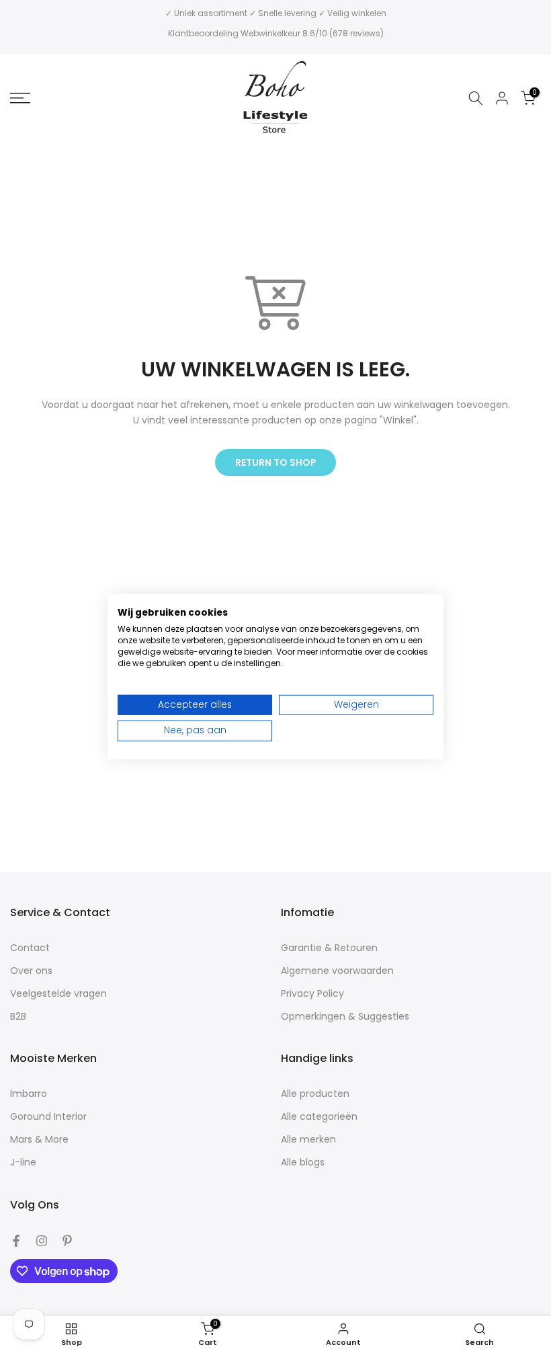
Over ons (31, 971)
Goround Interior (48, 1116)
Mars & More (39, 1139)
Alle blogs (303, 1162)
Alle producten (315, 1094)
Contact (30, 948)
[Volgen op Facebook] (16, 1241)
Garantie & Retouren (329, 948)
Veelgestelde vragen (58, 993)
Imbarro (28, 1094)
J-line (23, 1162)
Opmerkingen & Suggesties (345, 1016)
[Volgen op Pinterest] (67, 1241)
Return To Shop (275, 462)
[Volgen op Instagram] (42, 1241)
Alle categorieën (319, 1116)
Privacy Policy (312, 993)
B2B (18, 1016)
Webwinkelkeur (270, 33)
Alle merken (308, 1139)
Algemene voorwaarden (337, 971)
